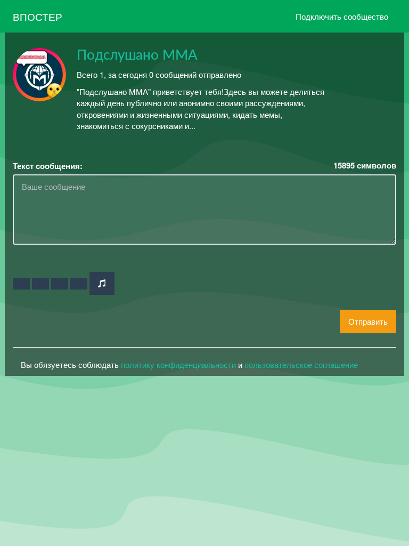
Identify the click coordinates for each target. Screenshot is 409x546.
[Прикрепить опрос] (59, 284)
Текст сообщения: (48, 166)
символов (364, 165)
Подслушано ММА (137, 55)
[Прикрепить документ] (78, 284)
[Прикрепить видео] (40, 284)
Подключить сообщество (342, 16)
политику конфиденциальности (178, 364)
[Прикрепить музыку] (101, 283)
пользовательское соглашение (301, 364)
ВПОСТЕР (37, 16)
